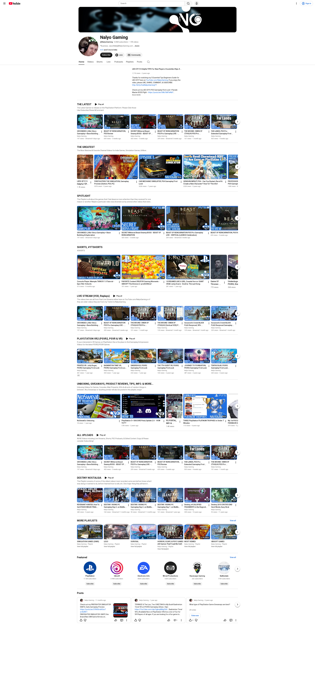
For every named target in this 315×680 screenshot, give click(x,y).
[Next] (237, 121)
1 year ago (153, 600)
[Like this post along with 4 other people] (190, 620)
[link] (104, 611)
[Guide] (4, 3)
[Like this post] (81, 620)
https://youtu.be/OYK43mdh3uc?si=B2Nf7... (93, 610)
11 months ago (100, 600)
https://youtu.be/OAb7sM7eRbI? (160, 92)
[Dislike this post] (85, 620)
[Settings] (296, 3)
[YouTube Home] (14, 3)
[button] (136, 95)
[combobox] (152, 3)
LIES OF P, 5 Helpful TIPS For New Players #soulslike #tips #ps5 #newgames (156, 69)
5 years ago (209, 600)
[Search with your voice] (196, 3)
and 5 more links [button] (110, 50)
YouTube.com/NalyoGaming (157, 80)
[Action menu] (126, 620)
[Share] (115, 620)
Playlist (90, 544)
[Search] (188, 3)
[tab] (81, 62)
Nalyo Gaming (82, 136)
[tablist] (157, 62)
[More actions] (101, 131)
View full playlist (82, 546)
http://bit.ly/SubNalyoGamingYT (144, 85)
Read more (136, 95)
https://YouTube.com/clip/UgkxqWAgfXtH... (151, 609)
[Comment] (121, 620)
